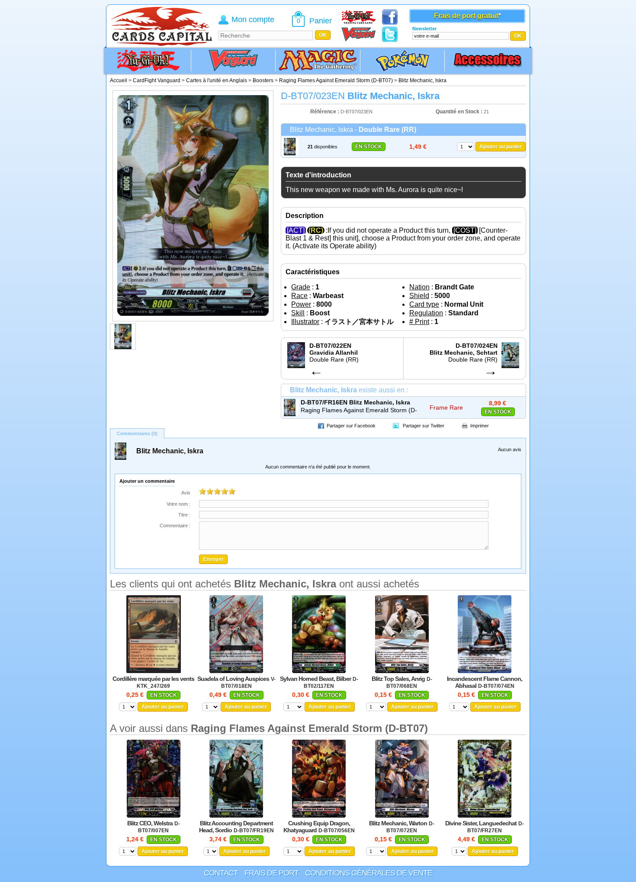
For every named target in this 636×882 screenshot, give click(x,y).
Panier (320, 20)
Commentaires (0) (137, 433)
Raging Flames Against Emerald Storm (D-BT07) (359, 410)
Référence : (325, 112)
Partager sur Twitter (423, 425)
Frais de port (271, 873)
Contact (221, 873)
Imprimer (479, 425)
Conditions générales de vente (368, 873)
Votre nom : (178, 504)
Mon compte (252, 19)
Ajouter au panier (500, 147)
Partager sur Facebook (351, 425)
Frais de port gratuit (466, 15)
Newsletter (424, 28)
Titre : (184, 514)
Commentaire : (175, 525)
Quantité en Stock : (459, 112)
